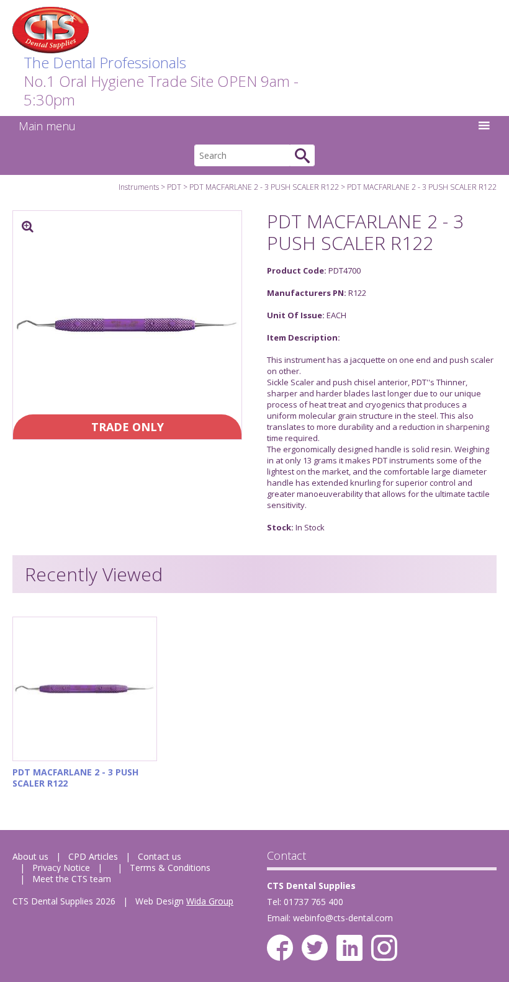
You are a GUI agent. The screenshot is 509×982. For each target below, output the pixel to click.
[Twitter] (315, 948)
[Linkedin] (349, 948)
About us (30, 856)
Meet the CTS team (71, 879)
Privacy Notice (61, 867)
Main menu (47, 125)
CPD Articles (93, 856)
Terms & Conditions (170, 867)
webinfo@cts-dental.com (343, 918)
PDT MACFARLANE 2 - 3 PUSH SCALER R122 (264, 187)
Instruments (139, 187)
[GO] (302, 155)
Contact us (159, 856)
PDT (174, 187)
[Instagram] (384, 948)
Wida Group (209, 901)
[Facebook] (280, 948)
